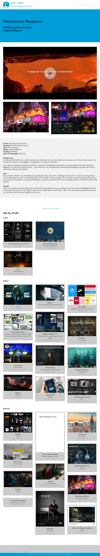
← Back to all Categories (50, 209)
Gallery (94, 4)
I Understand (68, 554)
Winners (85, 4)
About (78, 4)
